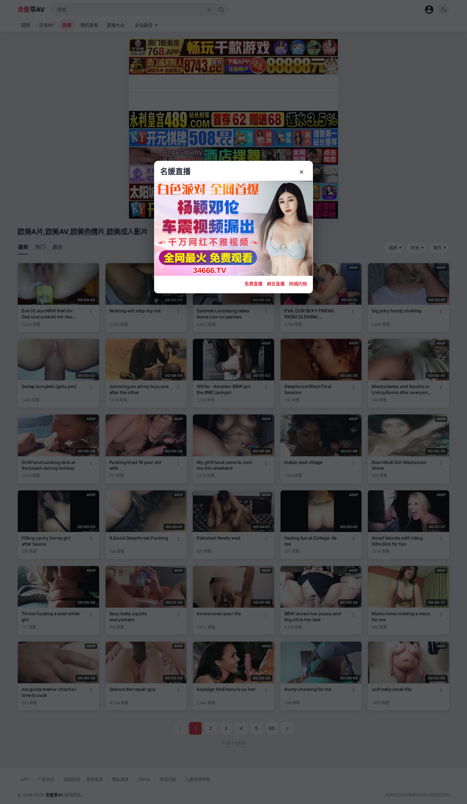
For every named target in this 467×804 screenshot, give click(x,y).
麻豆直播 (276, 283)
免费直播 (253, 283)
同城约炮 (298, 283)
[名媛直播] (233, 402)
